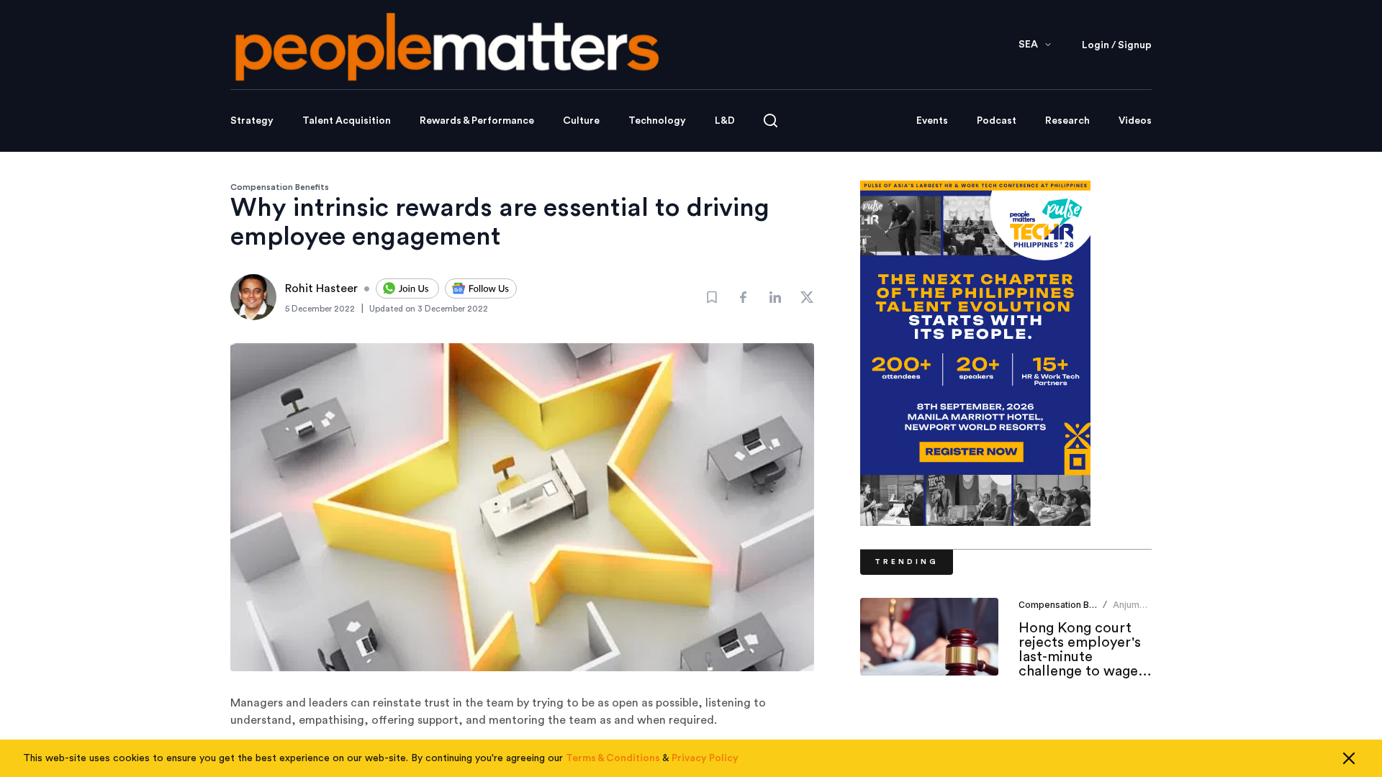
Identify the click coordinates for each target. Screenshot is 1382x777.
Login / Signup (1117, 45)
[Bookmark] (712, 297)
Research (1067, 121)
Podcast (996, 121)
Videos (1135, 121)
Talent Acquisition (346, 121)
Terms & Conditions (613, 758)
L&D (725, 121)
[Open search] (770, 120)
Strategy (252, 121)
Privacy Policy (705, 758)
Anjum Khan (1126, 610)
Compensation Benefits (279, 187)
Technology (657, 121)
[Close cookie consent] (1349, 758)
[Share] (743, 297)
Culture (581, 121)
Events (932, 121)
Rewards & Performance (477, 121)
